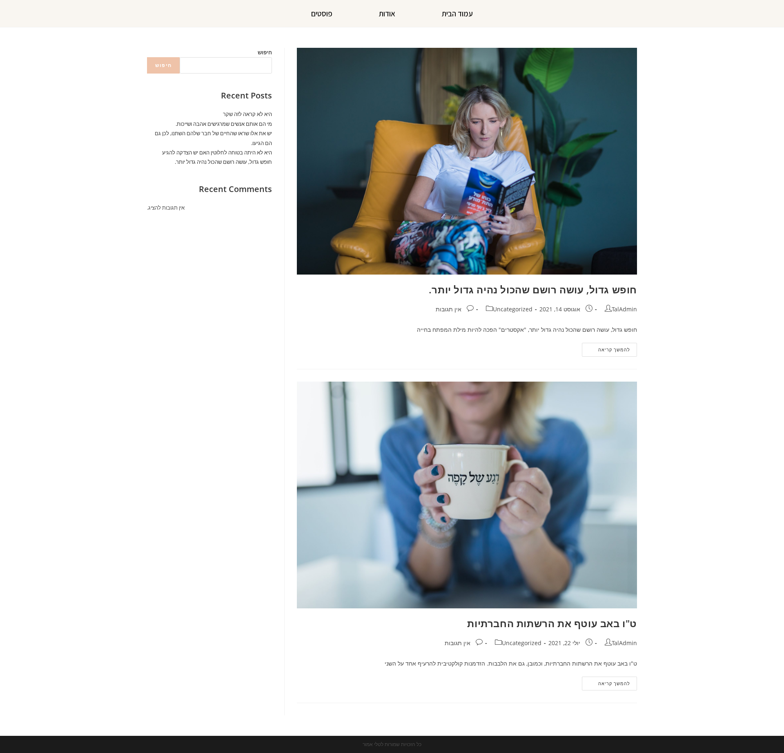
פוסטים (321, 13)
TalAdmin (624, 309)
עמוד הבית (457, 13)
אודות (387, 13)
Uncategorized (512, 309)
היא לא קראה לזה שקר (247, 114)
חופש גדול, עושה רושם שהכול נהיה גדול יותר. (533, 289)
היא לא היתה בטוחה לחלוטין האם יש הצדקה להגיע (217, 152)
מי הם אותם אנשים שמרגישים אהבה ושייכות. (224, 123)
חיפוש (265, 52)
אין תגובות (448, 309)
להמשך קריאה (606, 348)
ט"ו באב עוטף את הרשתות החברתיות (552, 623)
